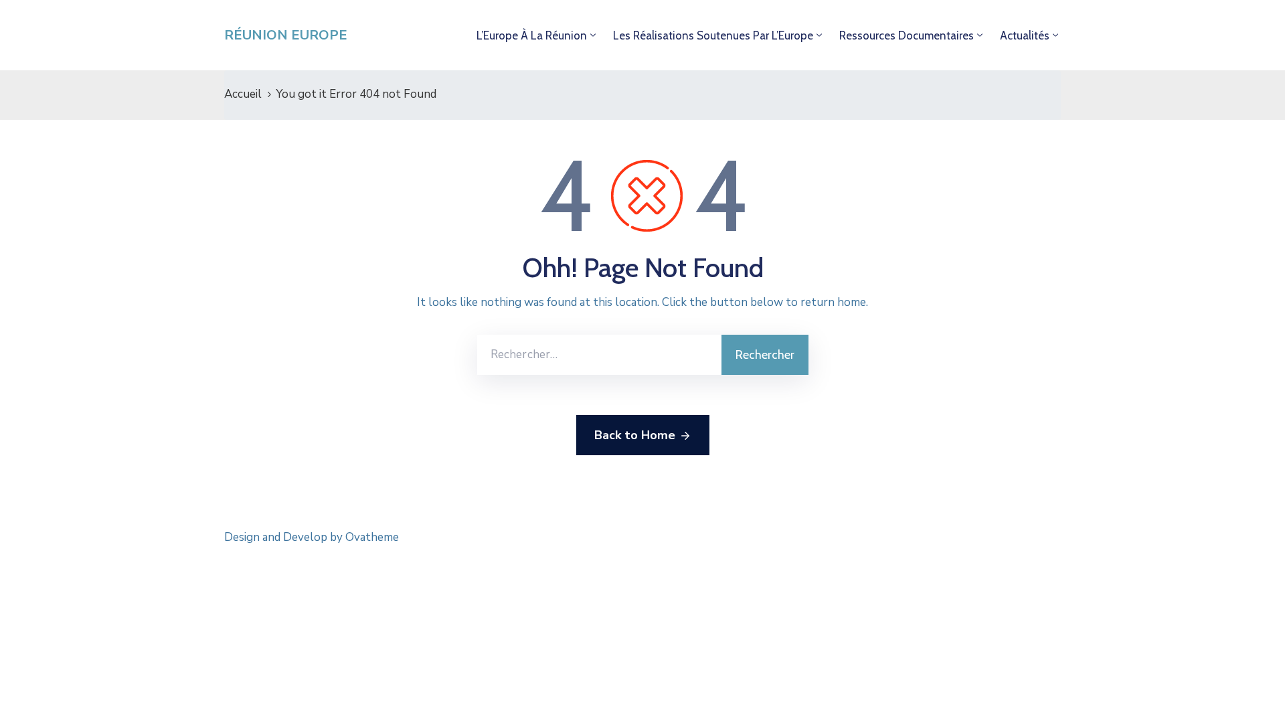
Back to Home (634, 435)
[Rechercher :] (599, 355)
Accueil (243, 94)
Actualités (1024, 35)
